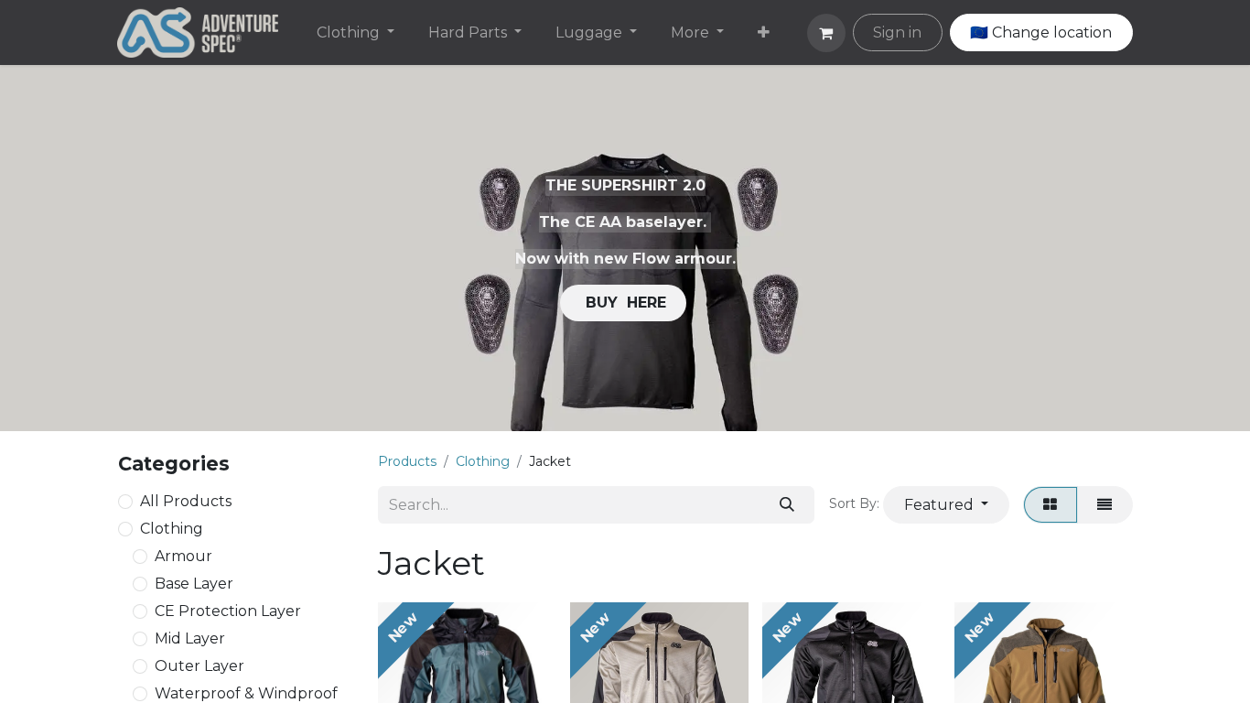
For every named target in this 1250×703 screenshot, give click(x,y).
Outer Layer (199, 666)
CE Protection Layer (228, 611)
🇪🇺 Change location (1041, 32)
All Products (186, 501)
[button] (945, 504)
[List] (1105, 504)
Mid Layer (190, 638)
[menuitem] (356, 33)
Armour (183, 556)
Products (407, 461)
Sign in (897, 32)
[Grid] (1050, 504)
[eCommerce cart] (826, 33)
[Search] (786, 504)
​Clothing (171, 528)
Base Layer (194, 583)
